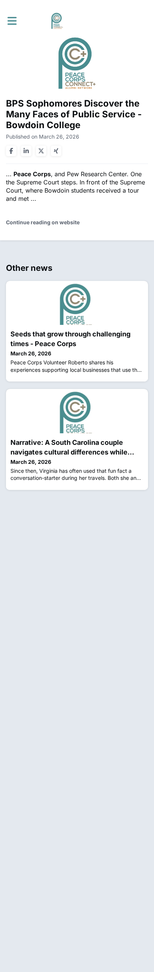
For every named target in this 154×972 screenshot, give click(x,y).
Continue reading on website (43, 222)
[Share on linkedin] (26, 151)
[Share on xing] (56, 151)
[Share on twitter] (41, 151)
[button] (12, 20)
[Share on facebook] (11, 151)
